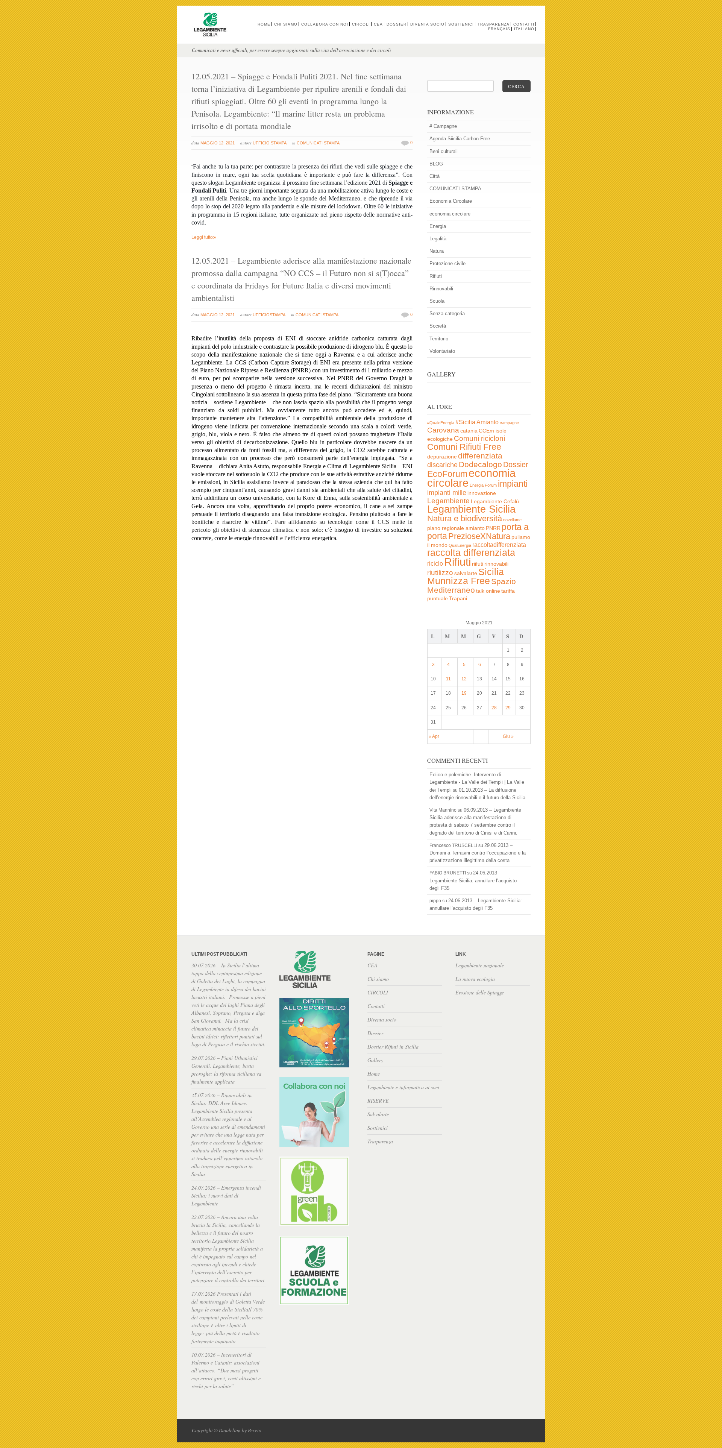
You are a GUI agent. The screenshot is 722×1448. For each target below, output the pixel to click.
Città (434, 176)
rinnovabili (496, 564)
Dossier (397, 24)
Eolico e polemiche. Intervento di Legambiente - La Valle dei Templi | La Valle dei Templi (476, 782)
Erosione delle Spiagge (479, 992)
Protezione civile (447, 263)
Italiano (524, 29)
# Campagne (443, 126)
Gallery (375, 1060)
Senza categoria (447, 313)
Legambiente (448, 501)
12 (464, 679)
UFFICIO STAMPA (270, 143)
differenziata (480, 455)
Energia (437, 226)
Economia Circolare (450, 201)
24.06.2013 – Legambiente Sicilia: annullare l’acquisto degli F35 (473, 880)
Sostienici (461, 24)
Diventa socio (427, 24)
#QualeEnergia (440, 422)
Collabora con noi (324, 24)
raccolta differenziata (471, 553)
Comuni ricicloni (479, 438)
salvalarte (465, 573)
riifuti (477, 564)
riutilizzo (440, 573)
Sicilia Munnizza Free (465, 576)
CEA (378, 24)
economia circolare (449, 214)
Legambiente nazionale (479, 965)
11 (448, 679)
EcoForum (447, 474)
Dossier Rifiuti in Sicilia (393, 1046)
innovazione (481, 493)
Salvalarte (378, 1114)
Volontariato (442, 351)
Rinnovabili (441, 288)
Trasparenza (494, 24)
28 (494, 707)
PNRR (493, 528)
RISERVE (378, 1100)
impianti (513, 484)
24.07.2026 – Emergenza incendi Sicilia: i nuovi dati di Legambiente (226, 1195)
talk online (488, 591)
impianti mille (446, 492)
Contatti (523, 24)
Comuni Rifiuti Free (464, 447)
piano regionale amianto (456, 528)
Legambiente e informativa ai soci (403, 1087)
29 (508, 707)
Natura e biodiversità (464, 518)
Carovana (443, 430)
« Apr (434, 736)
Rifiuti (435, 276)
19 (464, 693)
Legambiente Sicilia (471, 509)
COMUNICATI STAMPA (318, 143)
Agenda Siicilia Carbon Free (459, 138)
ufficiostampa (269, 315)
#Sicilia (465, 422)
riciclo (435, 563)
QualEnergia (460, 545)
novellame (512, 520)
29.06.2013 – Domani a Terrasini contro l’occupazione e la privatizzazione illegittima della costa (477, 852)
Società (437, 326)
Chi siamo (285, 24)
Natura (436, 251)
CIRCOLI (361, 24)
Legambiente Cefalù (495, 501)
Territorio (438, 339)
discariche (442, 465)
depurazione (442, 457)
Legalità (437, 238)
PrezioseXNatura (479, 536)
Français (499, 29)
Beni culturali (443, 151)
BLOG (436, 164)
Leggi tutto (204, 237)
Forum (491, 485)
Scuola (436, 301)
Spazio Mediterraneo (471, 585)
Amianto (487, 422)
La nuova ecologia (475, 978)
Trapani (458, 598)
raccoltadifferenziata (499, 545)
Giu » (508, 736)
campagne (509, 422)
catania (469, 431)
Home (264, 24)
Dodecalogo (480, 464)
